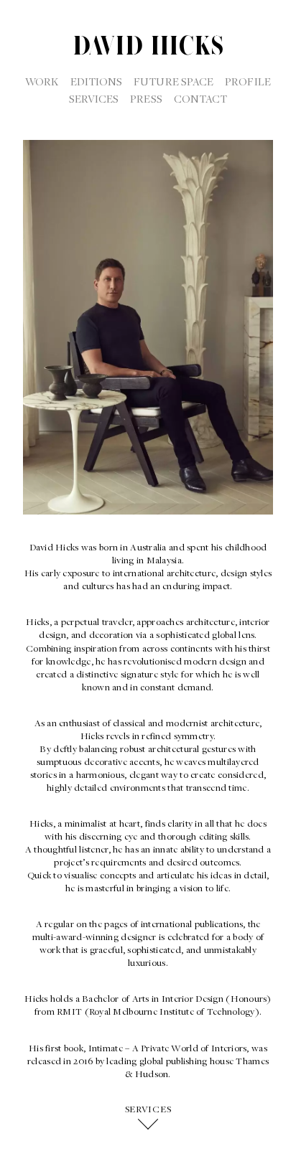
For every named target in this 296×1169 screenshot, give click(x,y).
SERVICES (148, 1109)
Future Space (173, 81)
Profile (248, 81)
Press (146, 98)
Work (41, 81)
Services (94, 98)
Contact (201, 98)
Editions (96, 81)
